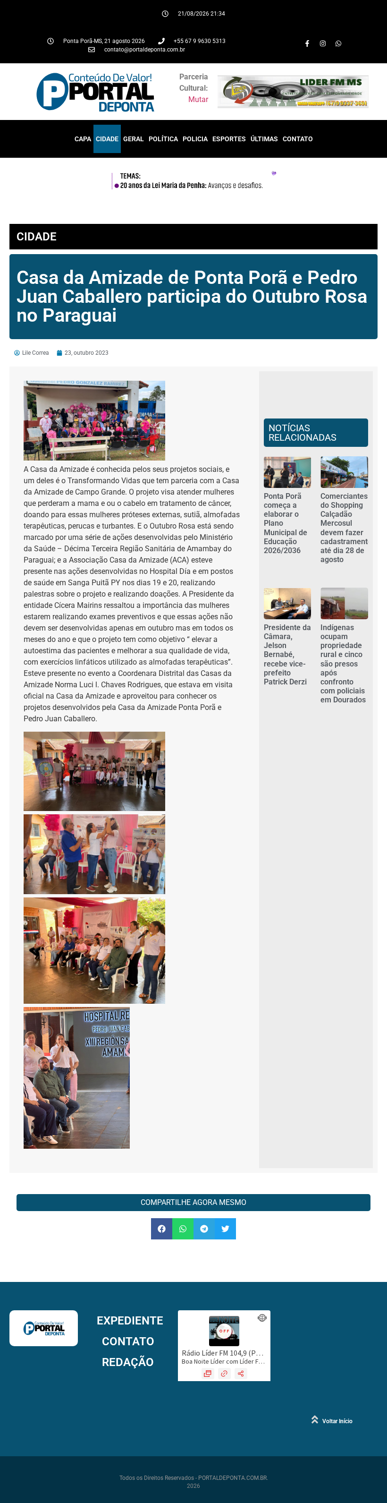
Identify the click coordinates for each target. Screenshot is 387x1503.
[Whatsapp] (338, 43)
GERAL (133, 139)
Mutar (198, 99)
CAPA (83, 139)
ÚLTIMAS (264, 139)
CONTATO (298, 139)
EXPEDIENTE (130, 1320)
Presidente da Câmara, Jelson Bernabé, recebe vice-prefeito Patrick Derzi (287, 654)
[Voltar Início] (315, 1419)
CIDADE (107, 139)
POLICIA (195, 139)
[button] (161, 1228)
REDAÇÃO (128, 1362)
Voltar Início (337, 1421)
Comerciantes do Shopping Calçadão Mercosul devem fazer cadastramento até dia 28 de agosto (346, 528)
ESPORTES (229, 139)
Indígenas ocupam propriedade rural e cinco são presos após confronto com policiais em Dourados (343, 664)
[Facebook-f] (307, 43)
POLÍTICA (163, 139)
